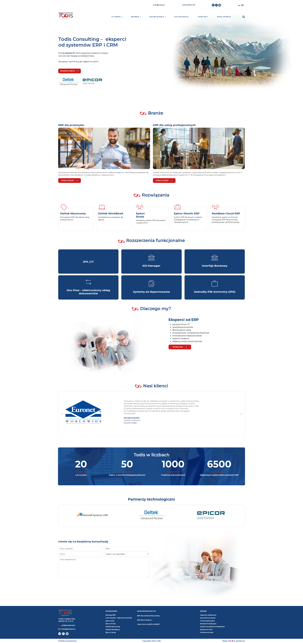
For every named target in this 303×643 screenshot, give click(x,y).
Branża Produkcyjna (208, 624)
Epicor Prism (111, 624)
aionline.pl (240, 641)
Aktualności (181, 17)
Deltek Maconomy (113, 627)
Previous (62, 413)
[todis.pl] (65, 17)
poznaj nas (178, 347)
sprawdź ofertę (67, 71)
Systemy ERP (111, 615)
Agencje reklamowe (208, 615)
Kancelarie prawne (208, 618)
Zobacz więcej (67, 180)
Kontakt (203, 17)
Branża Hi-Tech (206, 629)
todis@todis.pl (159, 5)
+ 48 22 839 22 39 (188, 5)
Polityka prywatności (67, 641)
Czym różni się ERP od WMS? (148, 624)
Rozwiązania (156, 17)
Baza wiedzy (224, 17)
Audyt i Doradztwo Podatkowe (212, 627)
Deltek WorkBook (113, 629)
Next (241, 413)
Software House (206, 632)
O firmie (116, 17)
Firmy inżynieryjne (207, 621)
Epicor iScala (111, 632)
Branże (135, 17)
